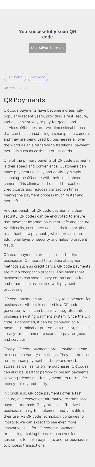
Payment (38, 77)
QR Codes (15, 77)
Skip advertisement (47, 47)
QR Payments (24, 99)
